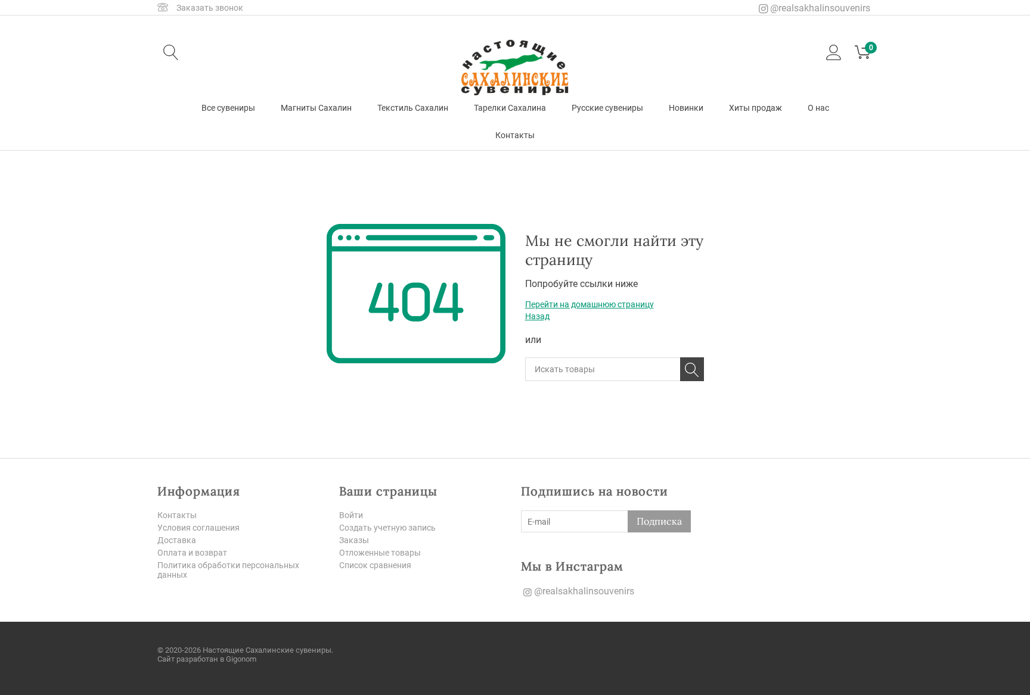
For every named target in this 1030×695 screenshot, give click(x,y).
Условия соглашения (198, 527)
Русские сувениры (607, 108)
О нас (818, 108)
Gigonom (241, 659)
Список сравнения (375, 565)
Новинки (686, 108)
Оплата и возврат (192, 552)
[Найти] (692, 369)
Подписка (659, 521)
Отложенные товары (380, 552)
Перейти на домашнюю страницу (589, 304)
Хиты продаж (755, 108)
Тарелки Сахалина (510, 108)
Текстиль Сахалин (412, 108)
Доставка (176, 540)
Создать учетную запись (387, 527)
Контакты (515, 135)
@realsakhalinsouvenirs (819, 8)
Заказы (354, 540)
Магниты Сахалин (316, 108)
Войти (351, 515)
